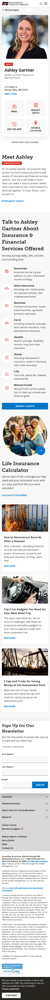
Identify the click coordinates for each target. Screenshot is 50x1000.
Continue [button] (11, 995)
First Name (8, 754)
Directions (10, 93)
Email (5, 779)
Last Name (8, 766)
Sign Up (40, 785)
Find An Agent (12, 9)
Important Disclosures (25, 142)
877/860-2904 (33, 861)
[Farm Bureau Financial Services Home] (15, 3)
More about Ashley (13, 201)
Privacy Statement (10, 988)
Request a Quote (25, 406)
